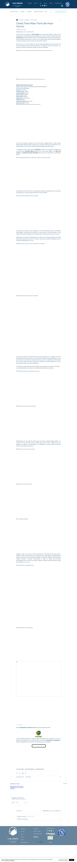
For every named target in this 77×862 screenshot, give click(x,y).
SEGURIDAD (29, 11)
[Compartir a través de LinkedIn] (22, 773)
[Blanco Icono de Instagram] (40, 5)
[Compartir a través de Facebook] (16, 773)
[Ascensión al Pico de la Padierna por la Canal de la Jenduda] (19, 791)
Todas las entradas (14, 11)
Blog (21, 834)
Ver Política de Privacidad (9, 860)
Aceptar (71, 860)
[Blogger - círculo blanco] (44, 5)
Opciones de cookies (63, 860)
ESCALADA (22, 11)
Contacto (22, 837)
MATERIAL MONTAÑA (38, 11)
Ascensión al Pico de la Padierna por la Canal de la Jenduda (18, 798)
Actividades (23, 828)
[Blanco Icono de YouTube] (42, 5)
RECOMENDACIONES (39, 769)
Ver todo (65, 783)
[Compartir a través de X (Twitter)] (19, 773)
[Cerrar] (75, 860)
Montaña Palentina (24, 842)
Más (45, 11)
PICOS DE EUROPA (20, 769)
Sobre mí (22, 839)
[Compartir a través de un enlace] (25, 773)
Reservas (22, 831)
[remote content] (38, 133)
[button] (62, 5)
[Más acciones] (60, 20)
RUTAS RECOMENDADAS (29, 769)
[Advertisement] (36, 853)
